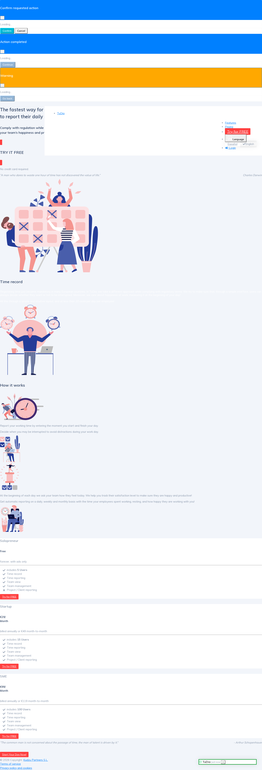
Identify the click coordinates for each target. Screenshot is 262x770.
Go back (7, 98)
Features (230, 122)
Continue (8, 64)
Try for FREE (237, 131)
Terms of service (10, 764)
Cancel (21, 30)
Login (232, 148)
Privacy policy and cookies (16, 768)
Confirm (7, 30)
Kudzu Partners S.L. (35, 760)
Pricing (229, 126)
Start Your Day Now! (14, 754)
